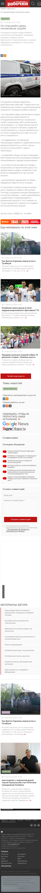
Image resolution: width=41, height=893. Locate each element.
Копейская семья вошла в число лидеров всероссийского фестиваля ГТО (20, 309)
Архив (35, 820)
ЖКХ (19, 859)
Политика (21, 856)
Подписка (28, 820)
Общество (4, 854)
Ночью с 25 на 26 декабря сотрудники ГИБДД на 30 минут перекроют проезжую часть (22, 478)
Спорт (3, 859)
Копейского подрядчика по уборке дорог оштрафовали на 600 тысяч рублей (21, 456)
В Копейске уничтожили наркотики (17, 656)
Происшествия (6, 863)
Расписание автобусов (9, 822)
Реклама (20, 820)
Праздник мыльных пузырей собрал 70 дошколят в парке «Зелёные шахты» (20, 356)
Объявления (6, 866)
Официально (22, 863)
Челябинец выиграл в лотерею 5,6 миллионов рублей (19, 461)
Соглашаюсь (20, 888)
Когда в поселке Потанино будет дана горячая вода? (20, 452)
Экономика (21, 854)
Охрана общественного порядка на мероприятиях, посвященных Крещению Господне (19, 613)
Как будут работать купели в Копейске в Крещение (21, 466)
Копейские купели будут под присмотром (19, 650)
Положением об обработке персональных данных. (17, 530)
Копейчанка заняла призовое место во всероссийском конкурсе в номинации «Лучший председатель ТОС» (21, 472)
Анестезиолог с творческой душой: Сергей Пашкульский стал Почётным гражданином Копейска (19, 782)
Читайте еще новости (15, 376)
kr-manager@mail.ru (14, 844)
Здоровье (4, 861)
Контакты (13, 820)
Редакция (4, 820)
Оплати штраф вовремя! (13, 645)
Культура (4, 856)
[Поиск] (33, 4)
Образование (22, 861)
